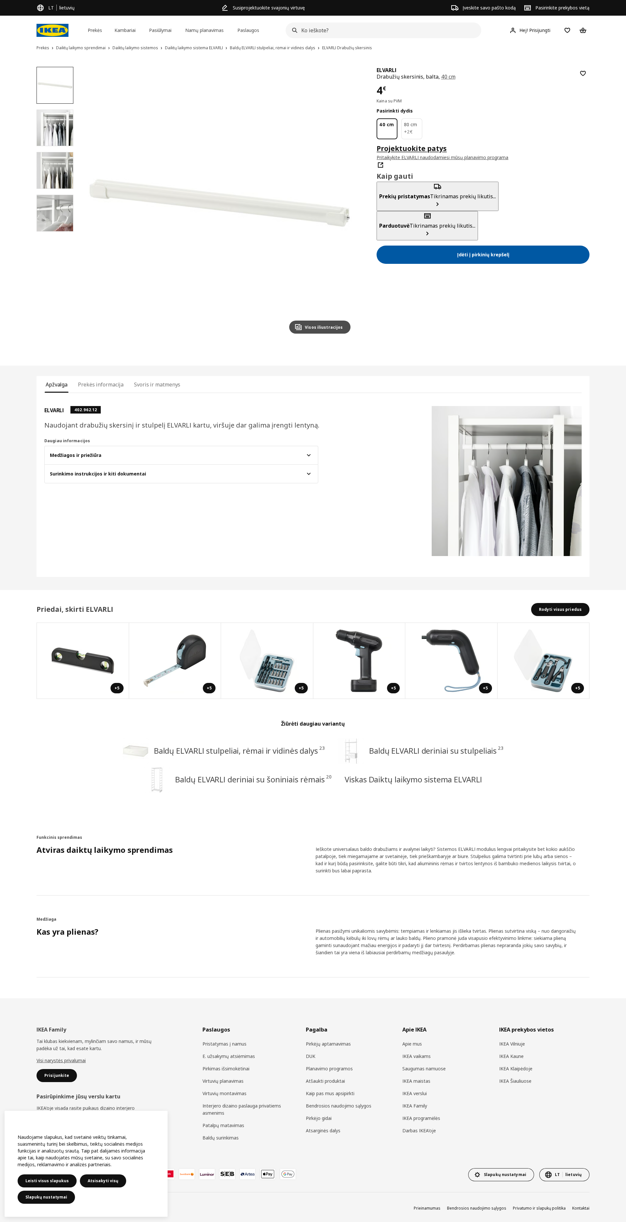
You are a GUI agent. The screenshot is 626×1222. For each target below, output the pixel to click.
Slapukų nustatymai (46, 1197)
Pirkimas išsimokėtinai (225, 1068)
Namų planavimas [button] (204, 30)
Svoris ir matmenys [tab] (157, 384)
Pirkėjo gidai (319, 1118)
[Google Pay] (288, 1174)
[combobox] (381, 30)
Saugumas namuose (424, 1068)
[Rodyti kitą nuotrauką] (342, 202)
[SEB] (227, 1174)
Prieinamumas (427, 1208)
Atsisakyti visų (103, 1181)
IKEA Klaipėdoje (515, 1068)
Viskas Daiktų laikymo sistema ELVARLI (413, 779)
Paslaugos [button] (248, 30)
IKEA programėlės (421, 1118)
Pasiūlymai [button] (160, 30)
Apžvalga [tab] (56, 384)
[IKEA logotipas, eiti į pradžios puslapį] (52, 30)
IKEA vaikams (416, 1056)
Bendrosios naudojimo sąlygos (338, 1106)
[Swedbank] (187, 1174)
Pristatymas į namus (224, 1044)
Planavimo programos (329, 1068)
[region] (220, 203)
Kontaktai (580, 1208)
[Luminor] (207, 1174)
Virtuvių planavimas (223, 1081)
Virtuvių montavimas (224, 1093)
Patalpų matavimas (223, 1125)
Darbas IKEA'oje (419, 1130)
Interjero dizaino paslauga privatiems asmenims (241, 1109)
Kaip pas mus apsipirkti (330, 1093)
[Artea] (247, 1174)
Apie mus (412, 1044)
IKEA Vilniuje (512, 1044)
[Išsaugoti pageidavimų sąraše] (582, 73)
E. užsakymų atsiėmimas (228, 1056)
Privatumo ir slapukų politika (539, 1208)
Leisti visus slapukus (47, 1181)
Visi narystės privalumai (61, 1060)
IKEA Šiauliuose (515, 1081)
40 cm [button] (448, 76)
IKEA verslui (414, 1093)
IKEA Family (414, 1106)
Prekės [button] (95, 30)
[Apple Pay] (268, 1174)
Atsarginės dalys (323, 1130)
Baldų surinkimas (220, 1138)
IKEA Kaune (511, 1056)
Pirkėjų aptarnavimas (328, 1044)
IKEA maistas (416, 1081)
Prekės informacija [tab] (101, 384)
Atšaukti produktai (325, 1081)
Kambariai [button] (125, 30)
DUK (310, 1056)
